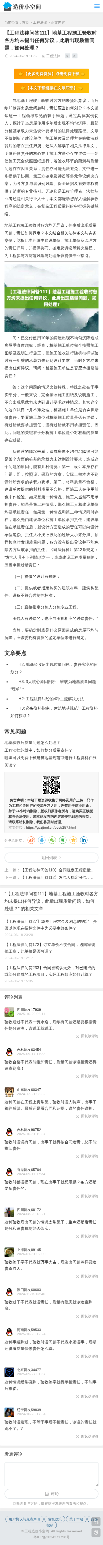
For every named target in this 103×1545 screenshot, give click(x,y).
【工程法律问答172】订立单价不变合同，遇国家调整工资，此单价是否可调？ (49, 948)
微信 (52, 840)
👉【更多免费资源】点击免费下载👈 (51, 74)
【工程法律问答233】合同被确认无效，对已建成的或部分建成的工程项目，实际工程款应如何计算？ (49, 971)
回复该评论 (89, 1036)
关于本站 (76, 1519)
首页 (25, 22)
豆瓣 (62, 840)
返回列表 (49, 858)
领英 (84, 840)
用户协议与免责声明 (24, 1519)
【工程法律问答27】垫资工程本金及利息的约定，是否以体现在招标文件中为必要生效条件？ (50, 924)
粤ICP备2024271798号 (52, 1537)
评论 (55, 1494)
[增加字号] (67, 55)
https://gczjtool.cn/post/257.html (51, 827)
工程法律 (40, 22)
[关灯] (96, 1532)
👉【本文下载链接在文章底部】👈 (51, 88)
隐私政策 (55, 1519)
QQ (42, 840)
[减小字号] (75, 55)
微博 (31, 840)
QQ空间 (73, 840)
